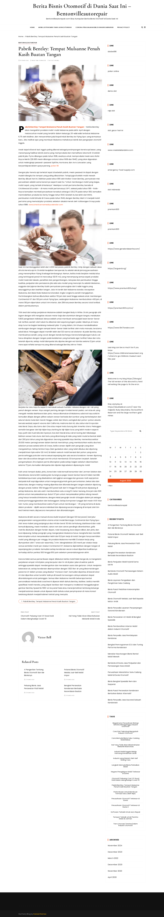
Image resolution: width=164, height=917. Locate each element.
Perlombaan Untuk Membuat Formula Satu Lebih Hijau (125, 793)
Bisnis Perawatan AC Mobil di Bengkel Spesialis (124, 618)
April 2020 (112, 877)
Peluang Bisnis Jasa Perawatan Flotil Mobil (124, 545)
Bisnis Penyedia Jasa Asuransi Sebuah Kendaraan (124, 701)
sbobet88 (112, 51)
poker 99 (55, 166)
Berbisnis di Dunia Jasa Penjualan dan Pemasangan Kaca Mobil (124, 664)
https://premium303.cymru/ (120, 308)
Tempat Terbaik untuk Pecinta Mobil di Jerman (125, 818)
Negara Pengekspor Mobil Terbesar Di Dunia (125, 773)
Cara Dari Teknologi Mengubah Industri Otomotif (125, 732)
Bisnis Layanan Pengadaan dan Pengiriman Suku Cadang (121, 581)
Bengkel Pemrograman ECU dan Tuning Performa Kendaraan (125, 646)
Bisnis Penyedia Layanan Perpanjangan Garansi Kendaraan (125, 609)
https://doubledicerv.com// (120, 407)
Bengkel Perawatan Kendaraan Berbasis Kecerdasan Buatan (73, 688)
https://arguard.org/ (117, 268)
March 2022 (113, 858)
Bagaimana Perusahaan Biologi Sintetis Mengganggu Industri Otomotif (125, 725)
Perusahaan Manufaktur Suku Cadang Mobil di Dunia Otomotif (124, 673)
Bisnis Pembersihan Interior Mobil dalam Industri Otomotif (122, 627)
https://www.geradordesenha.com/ (124, 249)
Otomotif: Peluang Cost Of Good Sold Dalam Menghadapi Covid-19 (37, 617)
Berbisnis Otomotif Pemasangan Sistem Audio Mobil (125, 572)
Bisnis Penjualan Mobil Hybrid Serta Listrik (123, 563)
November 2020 (115, 871)
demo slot (112, 91)
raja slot (111, 110)
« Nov (110, 485)
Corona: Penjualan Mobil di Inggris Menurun (94, 27)
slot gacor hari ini (115, 130)
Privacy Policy (123, 27)
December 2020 (115, 864)
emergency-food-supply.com (121, 170)
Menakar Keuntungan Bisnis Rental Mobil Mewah (123, 655)
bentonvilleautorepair (27, 43)
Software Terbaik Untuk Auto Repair (125, 812)
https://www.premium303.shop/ (122, 288)
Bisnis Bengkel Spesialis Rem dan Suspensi (122, 683)
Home (32, 27)
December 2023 (115, 852)
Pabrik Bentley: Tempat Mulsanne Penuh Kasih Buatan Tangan (54, 127)
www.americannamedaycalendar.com (46, 204)
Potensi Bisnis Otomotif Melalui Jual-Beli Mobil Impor (74, 672)
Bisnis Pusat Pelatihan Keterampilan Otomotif (124, 591)
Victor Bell (55, 60)
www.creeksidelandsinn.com (120, 150)
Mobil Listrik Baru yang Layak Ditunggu (55, 27)
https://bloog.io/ (134, 378)
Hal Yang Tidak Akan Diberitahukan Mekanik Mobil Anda (84, 617)
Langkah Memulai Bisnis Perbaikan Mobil (125, 766)
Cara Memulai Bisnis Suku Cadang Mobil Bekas (125, 739)
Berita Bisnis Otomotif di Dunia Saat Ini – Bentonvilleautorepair (82, 9)
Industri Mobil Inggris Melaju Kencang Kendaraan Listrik (125, 752)
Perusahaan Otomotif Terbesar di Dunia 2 (126, 806)
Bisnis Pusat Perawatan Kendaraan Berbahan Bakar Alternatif (123, 692)
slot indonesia (114, 189)
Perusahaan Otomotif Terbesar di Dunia (126, 799)
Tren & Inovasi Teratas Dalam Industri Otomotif (125, 825)
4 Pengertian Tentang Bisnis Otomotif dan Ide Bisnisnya (34, 672)
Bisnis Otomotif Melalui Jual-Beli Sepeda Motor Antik (125, 600)
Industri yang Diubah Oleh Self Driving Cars (125, 759)
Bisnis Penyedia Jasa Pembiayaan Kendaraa (123, 637)
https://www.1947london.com (121, 327)
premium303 (113, 209)
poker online (113, 71)
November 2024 (115, 845)
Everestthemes (39, 914)
